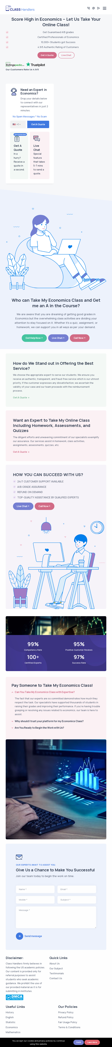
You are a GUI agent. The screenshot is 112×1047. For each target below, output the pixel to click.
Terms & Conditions (69, 1027)
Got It (78, 1042)
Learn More (92, 1042)
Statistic (10, 1022)
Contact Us (55, 978)
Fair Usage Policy (67, 1022)
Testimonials (56, 973)
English (10, 1017)
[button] (88, 8)
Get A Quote (47, 55)
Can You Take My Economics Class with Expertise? (45, 692)
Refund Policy (66, 1017)
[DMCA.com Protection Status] (14, 997)
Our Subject (56, 968)
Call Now (78, 338)
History (10, 1012)
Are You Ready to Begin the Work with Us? (39, 727)
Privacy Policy (66, 1012)
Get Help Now (33, 338)
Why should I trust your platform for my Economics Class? (49, 721)
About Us (54, 963)
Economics (12, 1027)
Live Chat (66, 55)
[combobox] (18, 124)
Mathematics (13, 1032)
